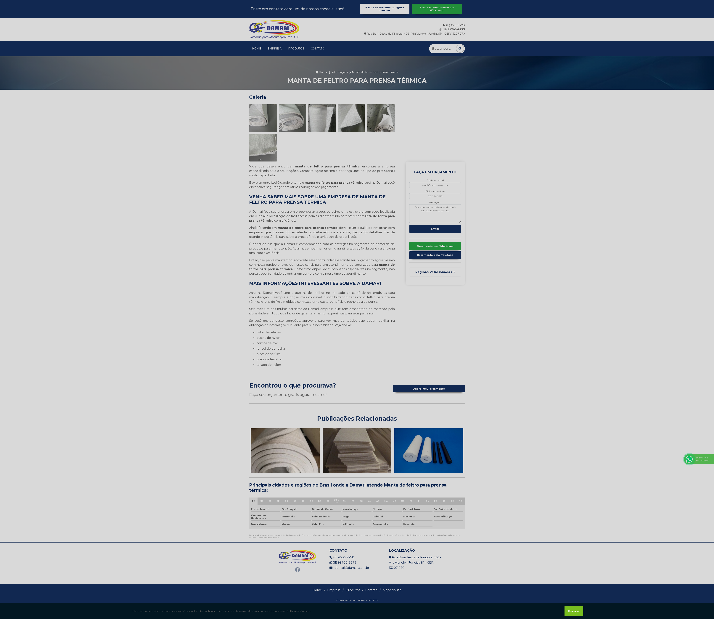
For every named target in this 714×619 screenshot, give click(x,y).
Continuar (574, 611)
